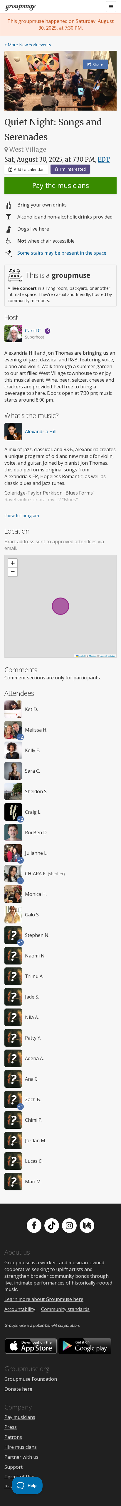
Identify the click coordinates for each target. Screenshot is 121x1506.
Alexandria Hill (40, 431)
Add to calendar (28, 169)
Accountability (19, 1309)
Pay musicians (19, 1417)
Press (10, 1427)
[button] (12, 563)
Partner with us (21, 1457)
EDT (104, 159)
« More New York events (27, 45)
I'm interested (72, 169)
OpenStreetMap (107, 655)
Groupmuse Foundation (30, 1379)
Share (97, 64)
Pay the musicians (60, 185)
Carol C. (33, 330)
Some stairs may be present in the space (61, 253)
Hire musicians (20, 1447)
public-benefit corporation (56, 1325)
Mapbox (93, 655)
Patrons (13, 1437)
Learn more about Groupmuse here (43, 1299)
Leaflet (81, 655)
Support (13, 1467)
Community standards (65, 1309)
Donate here (18, 1389)
